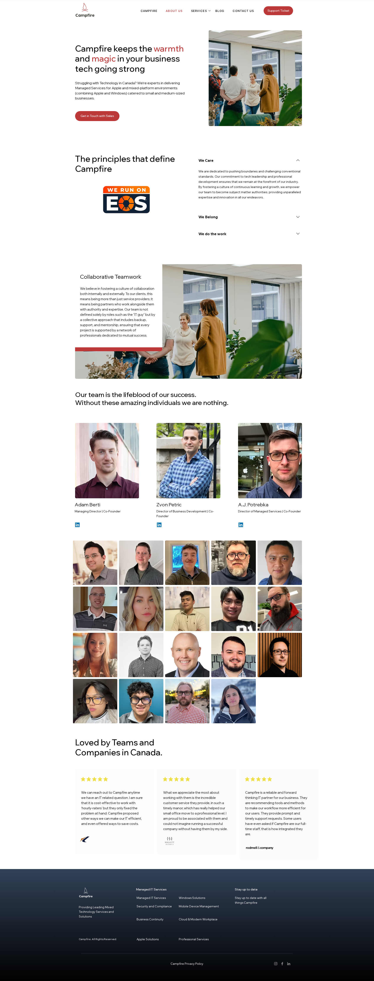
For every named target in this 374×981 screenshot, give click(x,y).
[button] (199, 11)
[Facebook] (282, 964)
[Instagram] (276, 964)
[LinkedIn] (77, 525)
